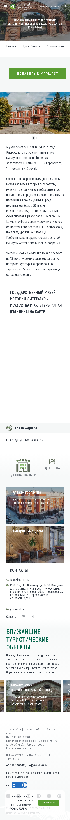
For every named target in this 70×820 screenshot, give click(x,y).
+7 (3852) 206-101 (15, 765)
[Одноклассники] (33, 616)
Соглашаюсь (49, 802)
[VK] (24, 616)
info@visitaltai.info (37, 765)
